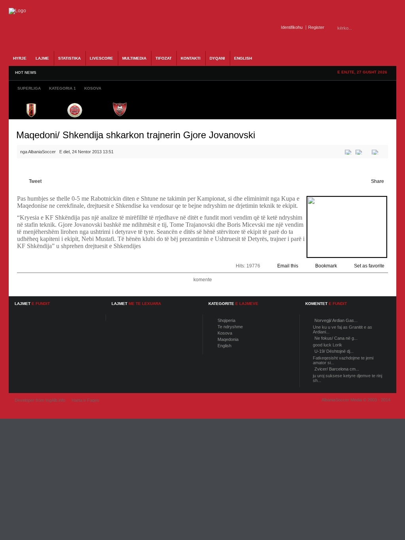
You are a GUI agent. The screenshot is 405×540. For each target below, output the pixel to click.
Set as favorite (369, 266)
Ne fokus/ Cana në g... (336, 338)
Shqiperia (226, 320)
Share (377, 181)
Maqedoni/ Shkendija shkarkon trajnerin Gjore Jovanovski (135, 135)
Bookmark (326, 266)
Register (316, 27)
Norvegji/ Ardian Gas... (336, 320)
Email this (287, 266)
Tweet (35, 181)
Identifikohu (292, 27)
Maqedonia (228, 339)
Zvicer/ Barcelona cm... (336, 369)
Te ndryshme (230, 326)
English (224, 345)
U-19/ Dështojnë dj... (334, 351)
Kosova (225, 333)
